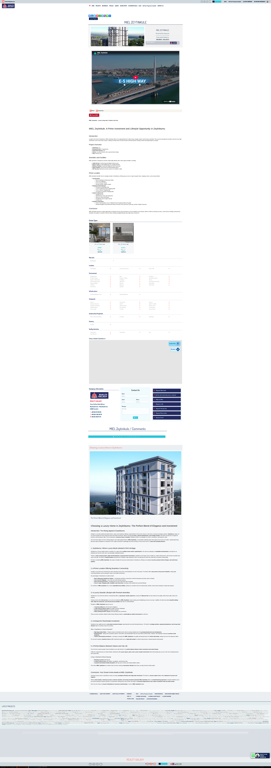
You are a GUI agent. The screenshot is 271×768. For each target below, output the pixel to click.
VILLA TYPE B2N (137, 718)
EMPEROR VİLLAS (91, 715)
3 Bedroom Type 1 (258, 716)
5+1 (26, 713)
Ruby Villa (237, 721)
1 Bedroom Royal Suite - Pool (195, 716)
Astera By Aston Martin (104, 718)
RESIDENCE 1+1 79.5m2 (11, 724)
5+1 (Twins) (23, 713)
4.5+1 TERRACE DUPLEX (123, 721)
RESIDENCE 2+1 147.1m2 (52, 724)
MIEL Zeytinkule (30, 713)
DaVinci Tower (141, 716)
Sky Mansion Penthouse (49, 718)
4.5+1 (89, 713)
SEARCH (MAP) (123, 6)
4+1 (268, 712)
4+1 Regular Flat (236, 715)
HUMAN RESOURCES (159, 693)
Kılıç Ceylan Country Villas (15, 713)
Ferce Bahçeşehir (16, 715)
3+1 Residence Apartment (137, 713)
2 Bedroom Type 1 (243, 716)
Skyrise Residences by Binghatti (202, 723)
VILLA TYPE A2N (144, 718)
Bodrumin (113, 719)
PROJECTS (98, 6)
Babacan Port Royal (45, 712)
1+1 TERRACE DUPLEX (42, 721)
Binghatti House (44, 723)
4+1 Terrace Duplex (170, 719)
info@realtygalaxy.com (10, 1)
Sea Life (168, 713)
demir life (123, 712)
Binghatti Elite (50, 716)
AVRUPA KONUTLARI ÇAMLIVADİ (61, 713)
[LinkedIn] (202, 2)
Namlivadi (103, 712)
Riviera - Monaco (58, 718)
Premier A (165, 715)
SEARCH (117, 6)
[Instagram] (204, 2)
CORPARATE (129, 693)
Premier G (188, 715)
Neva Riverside (253, 715)
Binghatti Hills (112, 716)
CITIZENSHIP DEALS (132, 6)
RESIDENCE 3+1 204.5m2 (32, 724)
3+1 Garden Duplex (133, 719)
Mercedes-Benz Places (76, 710)
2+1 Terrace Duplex (241, 719)
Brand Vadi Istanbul (154, 712)
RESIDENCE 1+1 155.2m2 (63, 724)
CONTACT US (160, 6)
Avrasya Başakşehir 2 (178, 713)
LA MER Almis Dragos (216, 713)
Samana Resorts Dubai (87, 716)
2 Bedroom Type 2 (11, 718)
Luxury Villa (205, 713)
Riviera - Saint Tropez (40, 718)
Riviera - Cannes (32, 718)
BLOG (225, 1)
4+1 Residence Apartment (126, 713)
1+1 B (226, 713)
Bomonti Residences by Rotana (222, 712)
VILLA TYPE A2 (183, 718)
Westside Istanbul (240, 710)
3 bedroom (163, 710)
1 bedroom (150, 710)
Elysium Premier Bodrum (157, 715)
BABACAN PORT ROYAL (89, 723)
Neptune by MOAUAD (128, 718)
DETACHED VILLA (260, 715)
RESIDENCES (105, 6)
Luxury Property (93, 18)
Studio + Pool (95, 716)
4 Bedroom (5, 718)
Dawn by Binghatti (183, 723)
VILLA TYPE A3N (159, 718)
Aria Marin (51, 719)
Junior (131, 723)
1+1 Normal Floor (211, 719)
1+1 (263, 712)
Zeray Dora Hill (21, 721)
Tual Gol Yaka (244, 712)
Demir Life (236, 718)
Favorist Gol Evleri (203, 712)
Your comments (128, 436)
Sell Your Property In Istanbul (235, 1)
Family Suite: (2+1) (146, 723)
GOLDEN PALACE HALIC (216, 718)
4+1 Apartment (85, 715)
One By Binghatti (179, 716)
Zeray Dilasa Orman (195, 719)
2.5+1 (92, 713)
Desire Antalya (126, 723)
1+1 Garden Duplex (203, 719)
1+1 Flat (8, 719)
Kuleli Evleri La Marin (70, 715)
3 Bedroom (80, 716)
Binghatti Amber (114, 710)
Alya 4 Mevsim (5, 713)
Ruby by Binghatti (61, 716)
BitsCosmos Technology (22, 767)
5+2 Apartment (78, 715)
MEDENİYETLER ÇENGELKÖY (44, 713)
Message (124, 406)
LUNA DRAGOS (165, 721)
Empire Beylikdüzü (260, 713)
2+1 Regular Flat (58, 721)
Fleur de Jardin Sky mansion (245, 721)
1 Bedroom (121, 710)
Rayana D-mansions (179, 710)
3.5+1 (96, 713)
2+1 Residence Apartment (147, 713)
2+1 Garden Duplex (226, 719)
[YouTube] (210, 2)
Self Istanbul (100, 713)
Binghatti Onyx (126, 710)
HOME (93, 6)
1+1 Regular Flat (35, 721)
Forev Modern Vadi (192, 713)
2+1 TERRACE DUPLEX (66, 721)
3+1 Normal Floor (256, 719)
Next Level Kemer (79, 713)
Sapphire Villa (226, 721)
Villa (147, 715)
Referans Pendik (61, 712)
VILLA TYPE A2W (151, 718)
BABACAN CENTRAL (238, 723)
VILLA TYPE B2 (177, 718)
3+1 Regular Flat (215, 715)
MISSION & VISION (130, 698)
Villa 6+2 (210, 713)
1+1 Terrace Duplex (218, 719)
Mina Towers (88, 719)
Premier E (183, 715)
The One (231, 710)
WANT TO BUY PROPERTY (105, 693)
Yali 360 (223, 710)
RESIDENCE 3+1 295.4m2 (21, 724)
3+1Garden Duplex (207, 715)
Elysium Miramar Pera (140, 715)
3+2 (77, 723)
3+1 (266, 712)
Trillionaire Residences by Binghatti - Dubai (70, 718)
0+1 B (228, 713)
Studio (154, 710)
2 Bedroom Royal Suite (133, 716)
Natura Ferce (169, 712)
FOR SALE (111, 6)
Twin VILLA (11, 716)
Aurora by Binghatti (159, 716)
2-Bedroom (90, 718)
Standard (135, 723)
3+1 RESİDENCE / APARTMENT (42, 719)
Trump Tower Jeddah (195, 718)
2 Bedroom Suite (204, 716)
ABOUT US (129, 696)
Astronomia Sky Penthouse (257, 721)
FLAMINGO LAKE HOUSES (141, 696)
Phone (137, 399)
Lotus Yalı (62, 719)
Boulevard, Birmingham (43, 710)
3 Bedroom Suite (221, 716)
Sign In (262, 767)
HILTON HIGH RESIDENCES (259, 1)
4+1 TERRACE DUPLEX (104, 721)
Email (123, 399)
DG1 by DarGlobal (144, 710)
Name (123, 393)
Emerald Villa (232, 721)
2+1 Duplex (115, 723)
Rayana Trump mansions (198, 710)
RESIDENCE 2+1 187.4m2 (42, 724)
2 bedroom (158, 710)
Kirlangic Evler (75, 712)
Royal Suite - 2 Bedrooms (135, 710)
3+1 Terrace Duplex (148, 719)
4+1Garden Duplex (229, 715)
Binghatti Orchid (105, 710)
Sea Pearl (4, 715)
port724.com (7, 767)
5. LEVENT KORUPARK (251, 718)
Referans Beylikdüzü (234, 713)
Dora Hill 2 (127, 719)
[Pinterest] (207, 2)
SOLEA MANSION (134, 721)
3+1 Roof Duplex (222, 715)
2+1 (110, 710)
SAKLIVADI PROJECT (140, 699)
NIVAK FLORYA (40, 715)
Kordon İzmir (124, 715)
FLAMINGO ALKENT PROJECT (154, 696)
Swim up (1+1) (140, 723)
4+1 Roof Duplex (243, 715)
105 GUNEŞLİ (102, 715)
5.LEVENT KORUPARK (247, 1)
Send (136, 417)
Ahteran (3, 712)
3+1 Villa (153, 716)
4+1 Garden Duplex (156, 719)
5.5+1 (94, 713)
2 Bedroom (75, 716)
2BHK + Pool (106, 716)
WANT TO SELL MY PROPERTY (118, 693)
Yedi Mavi (52, 715)
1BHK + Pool (101, 716)
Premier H (192, 715)
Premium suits (31, 712)
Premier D (179, 715)
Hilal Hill (102, 719)
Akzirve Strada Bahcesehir (183, 712)
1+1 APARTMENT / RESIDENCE (112, 715)
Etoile (172, 718)
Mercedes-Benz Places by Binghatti (232, 716)
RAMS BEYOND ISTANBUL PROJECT (172, 693)
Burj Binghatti (220, 721)
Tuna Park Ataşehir (27, 715)
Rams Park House (89, 712)
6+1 (120, 719)
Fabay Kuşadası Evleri (105, 723)
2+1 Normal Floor (233, 719)
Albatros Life (155, 713)
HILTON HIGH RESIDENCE (115, 713)
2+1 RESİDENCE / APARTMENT (17, 719)
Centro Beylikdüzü (66, 723)
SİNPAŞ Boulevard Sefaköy (73, 719)
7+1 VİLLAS (98, 715)
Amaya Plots (93, 710)
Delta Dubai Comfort (258, 712)
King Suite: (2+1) (154, 723)
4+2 (166, 713)
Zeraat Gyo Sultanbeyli (13, 712)
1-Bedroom (85, 718)
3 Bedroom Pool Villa (212, 716)
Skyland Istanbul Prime (135, 712)
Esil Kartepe (200, 715)
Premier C (174, 715)
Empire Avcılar (250, 713)
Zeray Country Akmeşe (179, 719)
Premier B (169, 715)
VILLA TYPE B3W (166, 718)
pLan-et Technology (33, 767)
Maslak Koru (112, 712)
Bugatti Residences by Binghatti (21, 718)
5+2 (67, 719)
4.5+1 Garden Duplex (114, 721)
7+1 (49, 715)
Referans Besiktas (255, 710)
